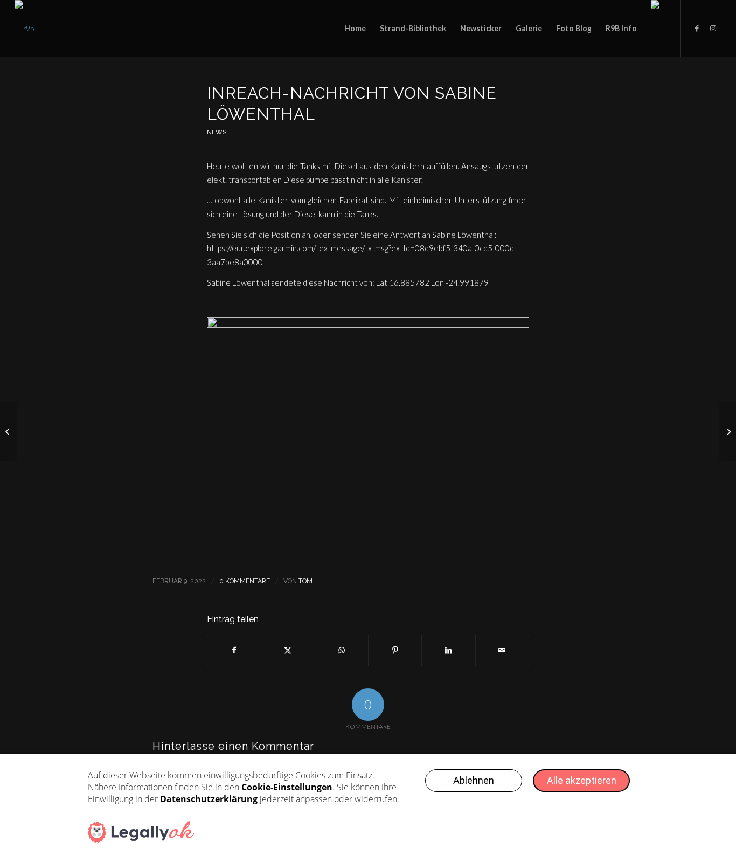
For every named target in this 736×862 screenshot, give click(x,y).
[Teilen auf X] (287, 650)
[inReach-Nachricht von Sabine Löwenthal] (8, 431)
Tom (305, 581)
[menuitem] (355, 28)
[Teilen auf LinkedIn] (448, 650)
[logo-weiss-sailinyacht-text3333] (24, 28)
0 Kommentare (244, 581)
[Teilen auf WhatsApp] (341, 650)
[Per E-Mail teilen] (502, 650)
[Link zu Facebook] (697, 28)
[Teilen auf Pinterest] (395, 650)
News (216, 132)
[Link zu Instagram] (713, 28)
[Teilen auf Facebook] (234, 650)
